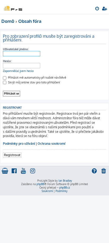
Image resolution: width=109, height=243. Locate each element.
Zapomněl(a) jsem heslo (18, 71)
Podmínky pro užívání (19, 144)
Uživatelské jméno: (16, 49)
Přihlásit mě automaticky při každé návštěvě (36, 77)
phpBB (40, 184)
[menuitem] (97, 9)
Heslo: (7, 61)
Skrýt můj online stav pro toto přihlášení (33, 82)
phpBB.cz (64, 187)
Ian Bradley (65, 180)
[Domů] (13, 6)
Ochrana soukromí (51, 144)
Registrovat (12, 155)
